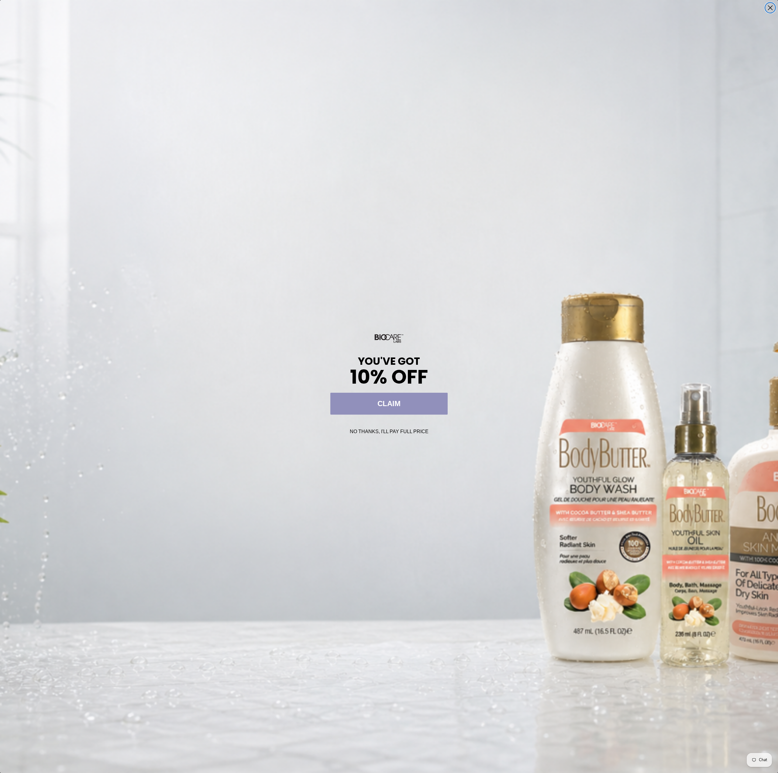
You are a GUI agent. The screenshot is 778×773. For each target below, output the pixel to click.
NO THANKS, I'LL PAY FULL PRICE (389, 431)
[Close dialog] (770, 7)
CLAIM (389, 403)
